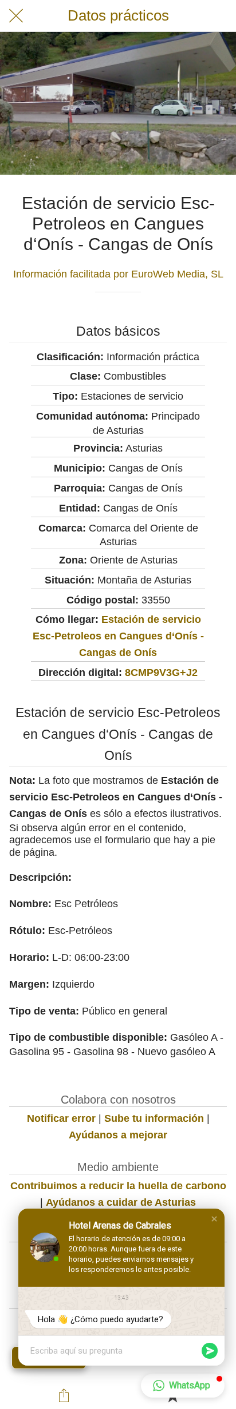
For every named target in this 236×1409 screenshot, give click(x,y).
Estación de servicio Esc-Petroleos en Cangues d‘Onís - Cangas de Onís (118, 636)
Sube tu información (154, 1118)
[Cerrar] (16, 16)
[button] (214, 1219)
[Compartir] (63, 1395)
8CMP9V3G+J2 (161, 672)
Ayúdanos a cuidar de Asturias (121, 1202)
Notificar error (61, 1118)
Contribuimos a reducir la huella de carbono (118, 1185)
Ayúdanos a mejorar (118, 1135)
